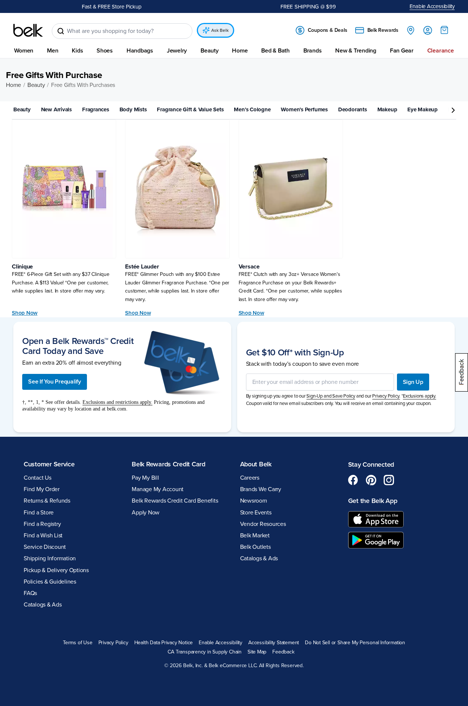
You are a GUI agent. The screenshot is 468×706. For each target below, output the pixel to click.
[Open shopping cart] (444, 30)
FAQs (30, 593)
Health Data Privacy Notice (163, 643)
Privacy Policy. (386, 396)
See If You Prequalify (54, 381)
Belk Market (255, 535)
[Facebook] (353, 480)
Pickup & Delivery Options (56, 570)
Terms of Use (77, 643)
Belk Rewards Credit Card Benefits (175, 500)
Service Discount (45, 547)
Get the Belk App (372, 501)
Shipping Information (50, 558)
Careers (249, 478)
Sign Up (413, 382)
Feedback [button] (283, 652)
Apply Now (145, 512)
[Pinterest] (371, 480)
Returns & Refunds (47, 500)
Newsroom (253, 500)
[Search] (60, 31)
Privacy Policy (113, 643)
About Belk (256, 464)
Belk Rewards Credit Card (168, 464)
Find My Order (42, 489)
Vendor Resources (263, 524)
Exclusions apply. (419, 396)
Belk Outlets (255, 547)
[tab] (25, 110)
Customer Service (49, 464)
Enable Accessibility (432, 6)
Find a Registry (42, 524)
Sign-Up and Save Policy (330, 396)
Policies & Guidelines (50, 581)
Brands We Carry (260, 489)
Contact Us (37, 478)
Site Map (257, 652)
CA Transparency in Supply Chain (205, 652)
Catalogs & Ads (43, 604)
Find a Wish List (43, 535)
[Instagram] (389, 480)
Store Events (256, 512)
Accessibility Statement (273, 643)
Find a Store (39, 512)
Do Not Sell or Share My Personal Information (355, 643)
